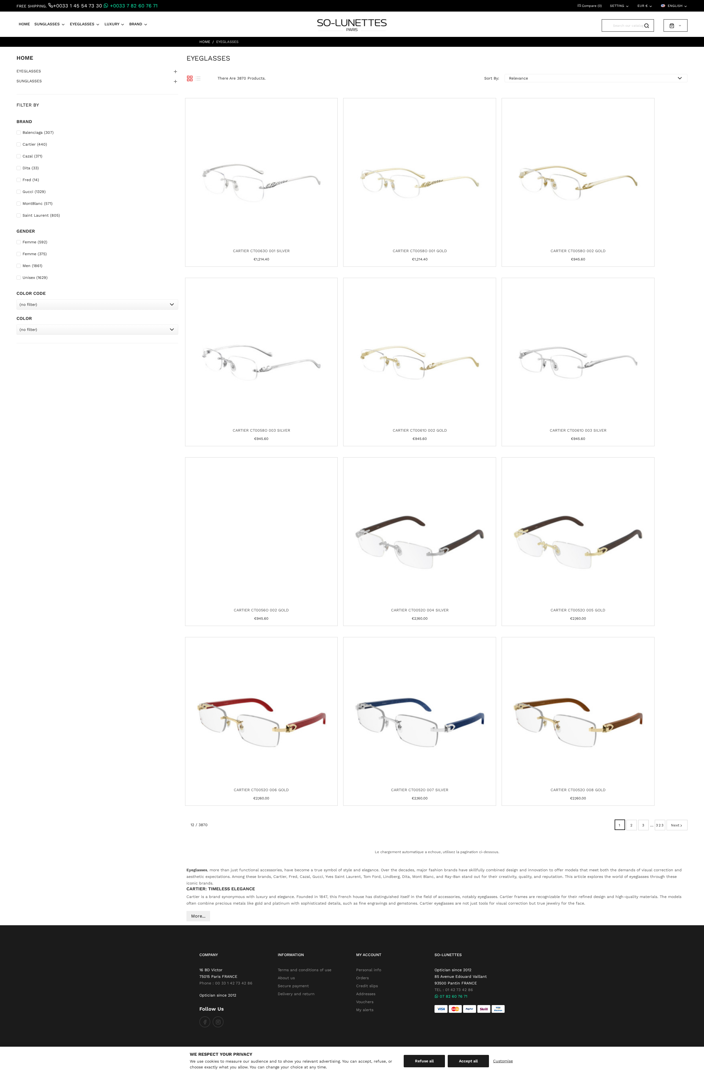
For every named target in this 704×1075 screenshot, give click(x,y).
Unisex (35, 277)
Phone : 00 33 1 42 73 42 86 (225, 983)
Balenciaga (38, 132)
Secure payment (293, 986)
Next (675, 825)
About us (286, 978)
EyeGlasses (28, 71)
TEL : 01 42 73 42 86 (454, 989)
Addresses (365, 994)
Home (24, 58)
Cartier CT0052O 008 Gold (578, 790)
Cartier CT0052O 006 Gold (261, 790)
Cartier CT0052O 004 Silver (420, 610)
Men (32, 265)
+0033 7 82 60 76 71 (133, 6)
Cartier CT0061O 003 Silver (578, 430)
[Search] (648, 20)
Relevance (518, 78)
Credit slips (367, 986)
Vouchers (364, 1002)
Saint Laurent (41, 215)
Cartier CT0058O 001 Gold (420, 251)
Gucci (34, 191)
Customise (503, 1061)
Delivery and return (296, 994)
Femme (35, 242)
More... (198, 916)
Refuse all (424, 1061)
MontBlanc (38, 203)
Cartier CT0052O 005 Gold (578, 610)
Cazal (32, 156)
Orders (362, 978)
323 (660, 825)
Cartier (35, 144)
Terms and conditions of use (304, 970)
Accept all (468, 1061)
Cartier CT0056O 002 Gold (261, 610)
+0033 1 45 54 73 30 (77, 6)
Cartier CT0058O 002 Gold (578, 251)
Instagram (218, 1021)
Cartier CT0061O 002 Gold (420, 430)
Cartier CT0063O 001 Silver (261, 251)
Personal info (368, 970)
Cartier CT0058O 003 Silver (261, 430)
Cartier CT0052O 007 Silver (419, 790)
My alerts (364, 1010)
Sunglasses (29, 81)
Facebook (204, 1021)
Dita (31, 168)
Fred (31, 180)
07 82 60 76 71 (452, 996)
